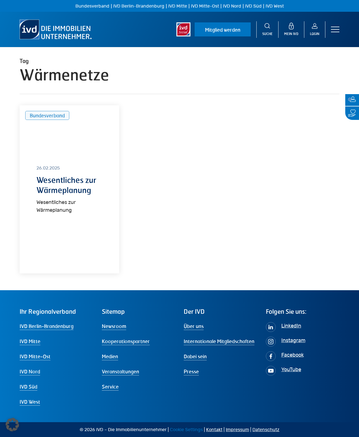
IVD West (275, 6)
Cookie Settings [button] (186, 429)
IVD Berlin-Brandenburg (138, 6)
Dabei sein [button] (195, 356)
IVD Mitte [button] (30, 341)
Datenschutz (265, 429)
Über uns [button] (194, 326)
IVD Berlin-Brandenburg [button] (46, 326)
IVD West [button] (30, 402)
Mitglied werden (222, 30)
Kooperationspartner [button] (126, 341)
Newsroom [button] (114, 326)
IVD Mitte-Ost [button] (35, 356)
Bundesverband (92, 6)
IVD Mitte (177, 6)
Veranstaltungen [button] (120, 371)
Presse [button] (191, 371)
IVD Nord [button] (30, 371)
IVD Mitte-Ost (205, 6)
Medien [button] (110, 356)
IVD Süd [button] (28, 386)
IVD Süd (253, 6)
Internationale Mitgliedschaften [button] (219, 341)
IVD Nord (232, 6)
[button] (335, 29)
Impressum (237, 429)
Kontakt (214, 429)
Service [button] (110, 386)
